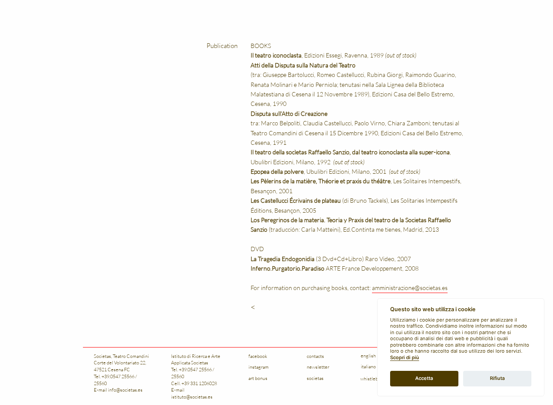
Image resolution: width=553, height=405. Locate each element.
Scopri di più (404, 357)
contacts (315, 356)
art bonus (257, 378)
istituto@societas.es (192, 396)
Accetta (424, 378)
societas (315, 378)
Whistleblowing (376, 378)
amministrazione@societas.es (410, 287)
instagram (258, 367)
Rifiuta (497, 378)
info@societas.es (125, 389)
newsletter (318, 367)
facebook (257, 356)
